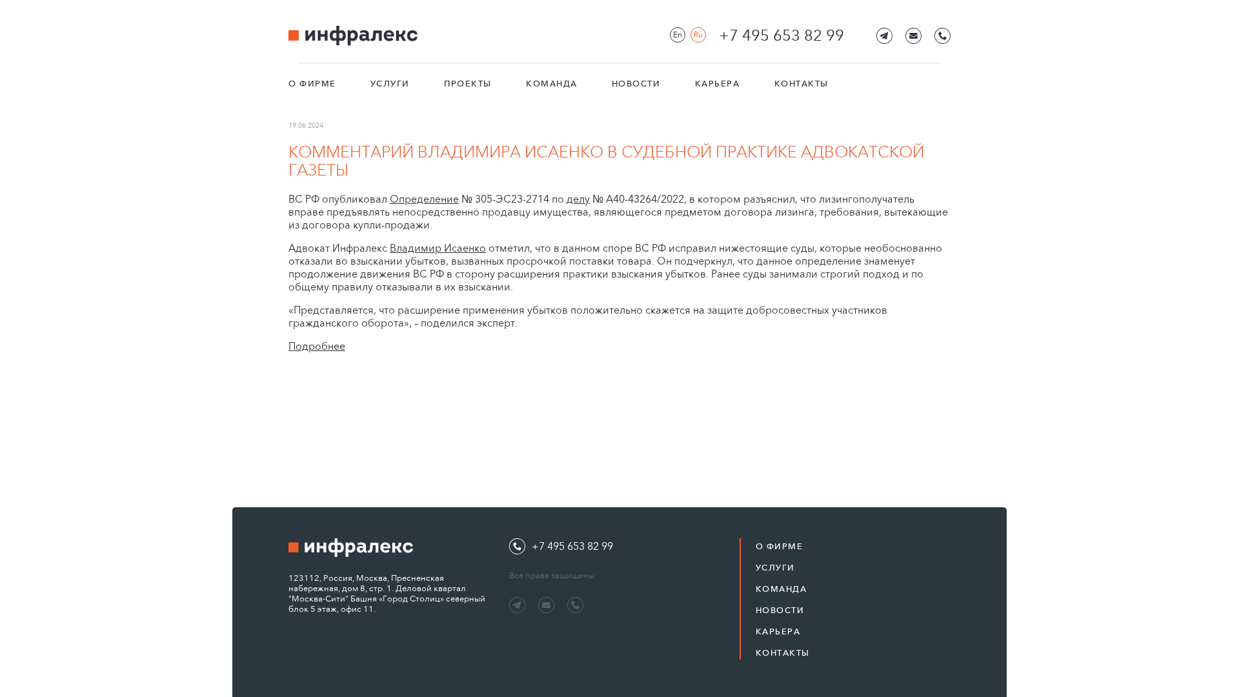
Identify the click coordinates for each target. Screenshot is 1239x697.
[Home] (353, 36)
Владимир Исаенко (438, 248)
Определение (424, 199)
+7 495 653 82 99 (781, 35)
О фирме (312, 83)
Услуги (390, 83)
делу (578, 199)
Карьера (717, 83)
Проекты (468, 83)
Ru (698, 34)
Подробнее (316, 346)
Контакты (801, 83)
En (677, 34)
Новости (636, 83)
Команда (552, 83)
